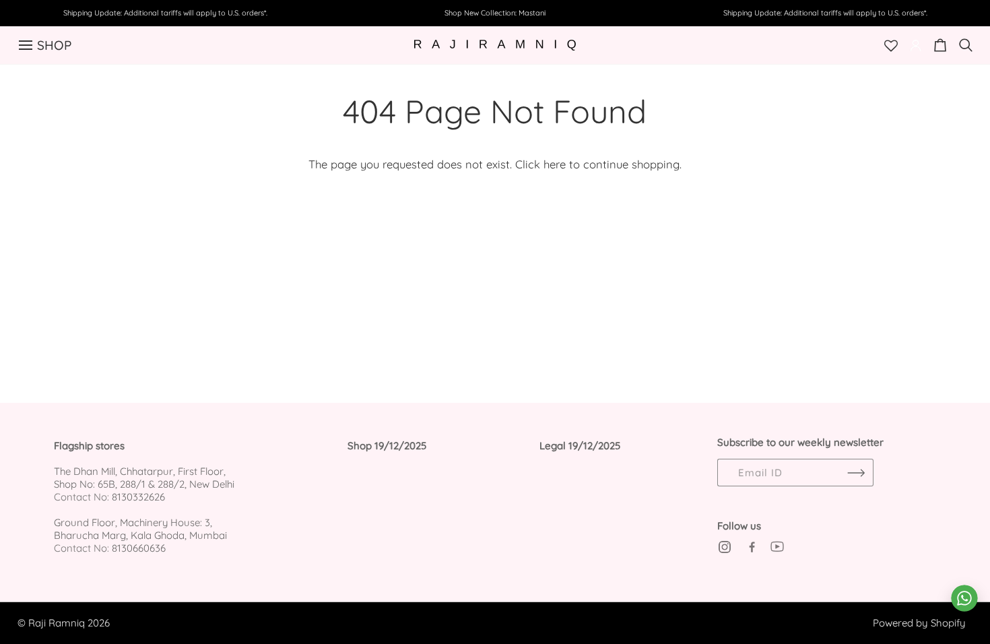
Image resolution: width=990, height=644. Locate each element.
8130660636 (139, 548)
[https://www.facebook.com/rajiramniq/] (751, 547)
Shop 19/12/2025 (387, 446)
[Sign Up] (856, 472)
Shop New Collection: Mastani (495, 13)
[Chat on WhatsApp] (964, 598)
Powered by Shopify (919, 622)
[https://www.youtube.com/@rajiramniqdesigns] (777, 547)
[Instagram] (724, 547)
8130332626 (138, 496)
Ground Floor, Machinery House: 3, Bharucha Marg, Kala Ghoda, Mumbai (140, 529)
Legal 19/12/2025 (579, 446)
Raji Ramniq (56, 622)
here (554, 164)
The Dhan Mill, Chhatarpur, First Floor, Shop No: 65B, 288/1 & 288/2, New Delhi (144, 477)
